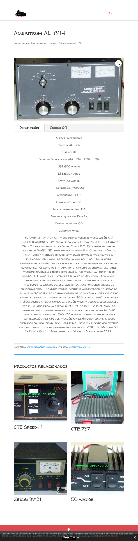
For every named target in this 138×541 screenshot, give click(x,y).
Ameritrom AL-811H (81, 346)
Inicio (17, 43)
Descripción (29, 127)
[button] (118, 63)
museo (25, 43)
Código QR (58, 127)
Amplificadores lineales (44, 43)
